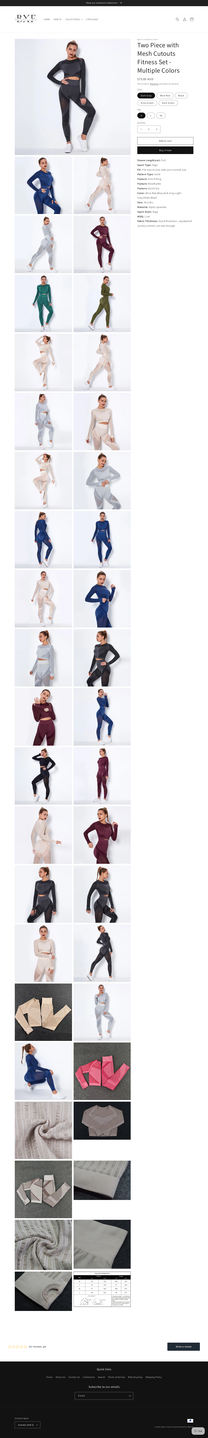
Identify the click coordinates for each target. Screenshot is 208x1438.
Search (101, 1377)
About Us (60, 1377)
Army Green (147, 102)
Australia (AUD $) (26, 1425)
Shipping (154, 84)
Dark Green (168, 102)
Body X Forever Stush (169, 1427)
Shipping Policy (154, 1377)
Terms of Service (116, 1377)
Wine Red (165, 95)
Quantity (141, 122)
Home (49, 1377)
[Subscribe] (129, 1396)
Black (181, 95)
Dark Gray (146, 95)
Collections (89, 1377)
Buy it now (165, 150)
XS (161, 115)
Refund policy (135, 1377)
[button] (73, 19)
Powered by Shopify (185, 1427)
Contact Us (74, 1377)
